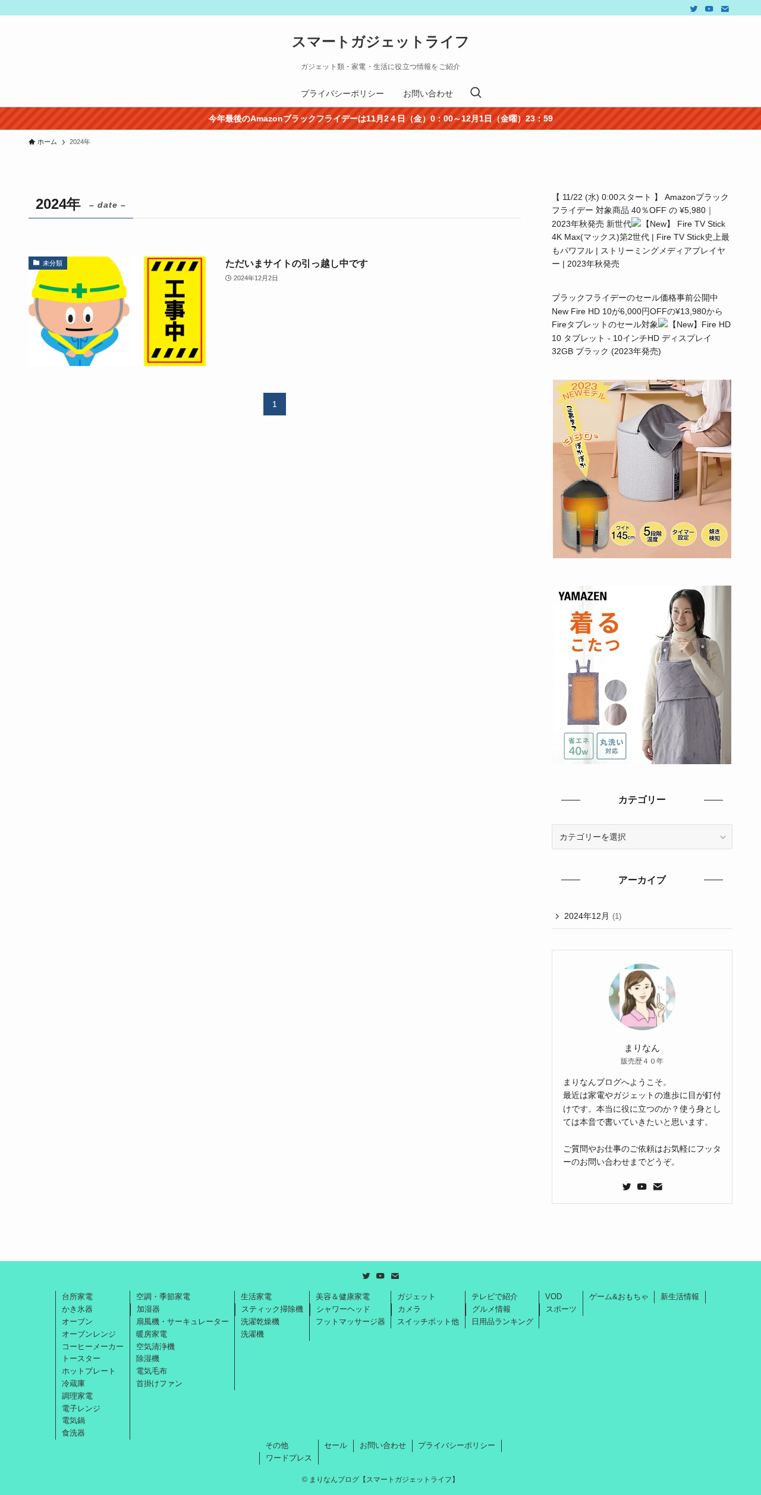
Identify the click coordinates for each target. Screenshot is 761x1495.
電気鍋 (73, 1420)
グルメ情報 (491, 1309)
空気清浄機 (155, 1346)
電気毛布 (151, 1370)
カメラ (409, 1309)
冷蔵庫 (73, 1383)
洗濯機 (252, 1334)
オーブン (77, 1321)
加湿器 (148, 1309)
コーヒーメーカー (93, 1346)
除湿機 (147, 1358)
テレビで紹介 (494, 1296)
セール (335, 1445)
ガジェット (416, 1296)
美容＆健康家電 (343, 1296)
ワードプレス (289, 1457)
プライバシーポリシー (456, 1445)
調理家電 (77, 1395)
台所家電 (77, 1296)
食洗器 (73, 1432)
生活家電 (256, 1296)
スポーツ (561, 1309)
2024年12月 (592, 916)
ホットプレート (89, 1370)
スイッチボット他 (428, 1321)
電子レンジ (81, 1408)
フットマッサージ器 (350, 1321)
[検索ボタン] (476, 93)
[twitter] (694, 8)
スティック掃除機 (272, 1309)
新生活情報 (680, 1296)
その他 (276, 1445)
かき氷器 (77, 1309)
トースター (81, 1358)
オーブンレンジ (89, 1334)
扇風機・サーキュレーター (182, 1321)
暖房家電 (151, 1334)
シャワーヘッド (343, 1309)
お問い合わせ (383, 1445)
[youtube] (709, 8)
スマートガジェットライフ (381, 42)
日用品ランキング (502, 1321)
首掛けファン (159, 1383)
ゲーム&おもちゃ (619, 1296)
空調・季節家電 (163, 1296)
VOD (553, 1296)
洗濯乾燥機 (260, 1321)
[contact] (724, 8)
